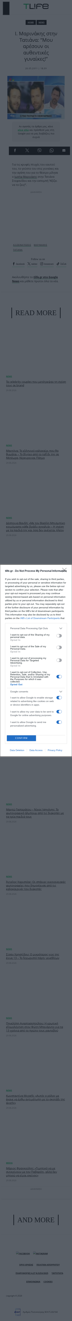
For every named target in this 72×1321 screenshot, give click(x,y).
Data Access (36, 750)
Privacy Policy (55, 750)
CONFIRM (21, 738)
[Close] (65, 571)
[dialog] (36, 661)
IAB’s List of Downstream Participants (40, 618)
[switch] (59, 635)
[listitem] (36, 628)
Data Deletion (17, 750)
